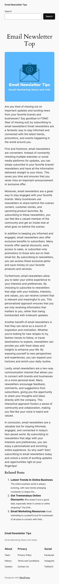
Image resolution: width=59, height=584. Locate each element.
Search (8, 11)
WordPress (24, 577)
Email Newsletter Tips (16, 4)
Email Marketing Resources (28, 511)
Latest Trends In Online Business (32, 479)
